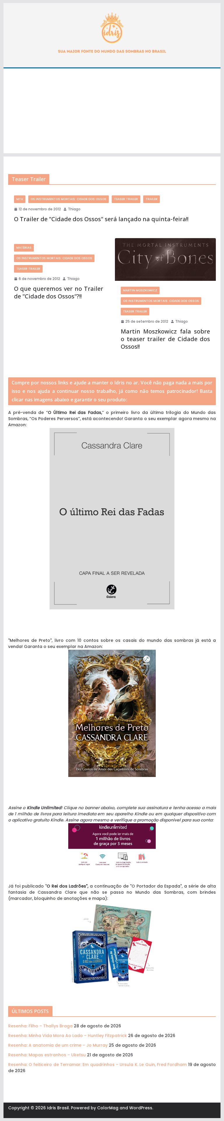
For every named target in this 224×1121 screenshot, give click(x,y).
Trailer (152, 199)
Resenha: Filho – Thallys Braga (40, 1026)
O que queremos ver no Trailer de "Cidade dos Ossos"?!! (58, 292)
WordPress (140, 1108)
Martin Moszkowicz (140, 290)
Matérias (24, 247)
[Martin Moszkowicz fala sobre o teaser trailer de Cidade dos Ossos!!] (165, 259)
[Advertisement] (112, 112)
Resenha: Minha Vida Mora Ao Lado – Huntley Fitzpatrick (67, 1036)
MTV (19, 199)
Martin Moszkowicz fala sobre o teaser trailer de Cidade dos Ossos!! (165, 338)
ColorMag (107, 1108)
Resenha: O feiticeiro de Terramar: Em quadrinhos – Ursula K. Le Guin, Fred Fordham (97, 1064)
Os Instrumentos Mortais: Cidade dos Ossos (68, 199)
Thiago (74, 209)
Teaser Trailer (126, 199)
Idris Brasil (58, 1108)
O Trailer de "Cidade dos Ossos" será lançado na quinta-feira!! (101, 219)
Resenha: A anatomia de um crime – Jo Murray (58, 1045)
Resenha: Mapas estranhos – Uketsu (47, 1055)
